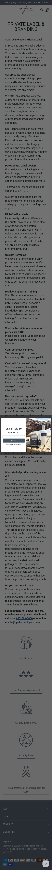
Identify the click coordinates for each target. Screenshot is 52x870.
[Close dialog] (49, 419)
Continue (13, 441)
